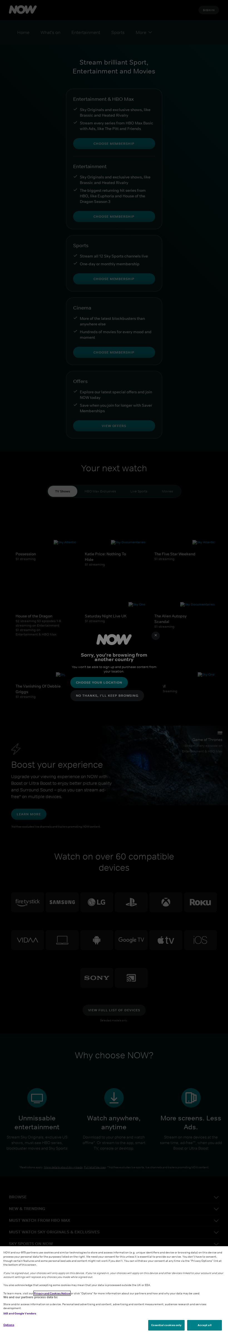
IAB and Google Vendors (19, 1313)
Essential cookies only (166, 1325)
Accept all (205, 1325)
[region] (114, 1290)
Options (8, 1325)
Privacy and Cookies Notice (52, 1293)
